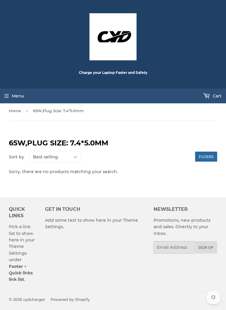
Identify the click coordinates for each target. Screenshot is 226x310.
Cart (217, 96)
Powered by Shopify (70, 299)
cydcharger (34, 299)
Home (15, 110)
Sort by (16, 157)
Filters (206, 157)
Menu (18, 96)
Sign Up (205, 247)
